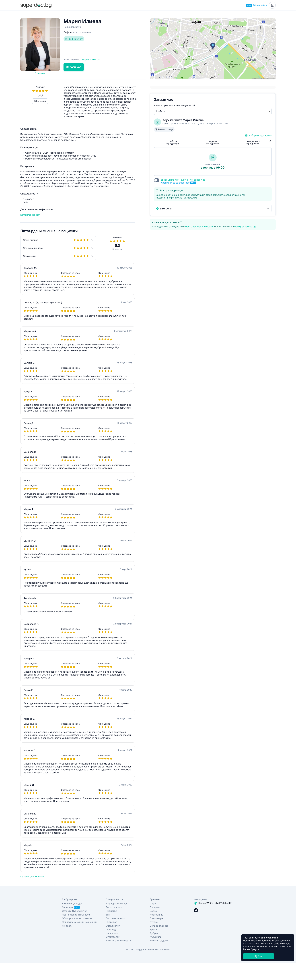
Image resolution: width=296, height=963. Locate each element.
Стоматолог (112, 936)
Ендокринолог (114, 907)
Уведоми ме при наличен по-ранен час (183, 181)
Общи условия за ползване (77, 918)
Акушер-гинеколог (116, 903)
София (153, 903)
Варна (153, 910)
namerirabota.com (30, 214)
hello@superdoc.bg (245, 226)
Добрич (154, 933)
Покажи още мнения (32, 876)
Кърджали (156, 936)
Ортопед (111, 929)
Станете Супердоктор (74, 910)
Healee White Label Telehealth (214, 903)
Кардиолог (112, 933)
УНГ (108, 914)
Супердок (70, 907)
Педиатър (111, 910)
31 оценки (40, 101)
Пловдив (155, 907)
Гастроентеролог (115, 918)
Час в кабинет (75, 38)
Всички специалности (118, 940)
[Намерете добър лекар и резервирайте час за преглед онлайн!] (35, 5)
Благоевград (157, 918)
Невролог (111, 922)
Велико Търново (159, 925)
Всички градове (159, 940)
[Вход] (272, 5)
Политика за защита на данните (79, 922)
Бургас (154, 922)
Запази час (73, 67)
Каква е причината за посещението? (174, 105)
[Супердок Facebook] (196, 910)
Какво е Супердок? (73, 903)
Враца (153, 929)
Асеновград (156, 914)
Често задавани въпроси (199, 226)
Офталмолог (113, 925)
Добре (258, 956)
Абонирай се (257, 5)
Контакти (67, 925)
